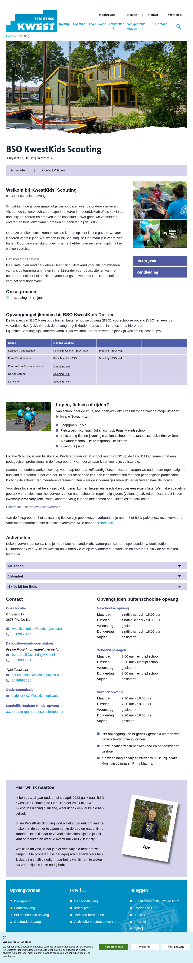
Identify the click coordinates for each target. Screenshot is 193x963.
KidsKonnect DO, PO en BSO (157, 901)
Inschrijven (107, 14)
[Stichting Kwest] (31, 21)
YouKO (140, 915)
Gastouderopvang (27, 922)
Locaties (79, 24)
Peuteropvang (24, 908)
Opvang (63, 24)
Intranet (140, 922)
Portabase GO (145, 908)
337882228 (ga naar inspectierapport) (34, 712)
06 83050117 (44, 158)
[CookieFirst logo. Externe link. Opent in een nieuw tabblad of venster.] (4, 937)
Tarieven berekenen (89, 915)
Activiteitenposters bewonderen (97, 922)
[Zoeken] (178, 26)
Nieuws (152, 14)
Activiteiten (116, 24)
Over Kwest (97, 24)
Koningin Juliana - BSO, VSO (70, 350)
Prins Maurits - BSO (65, 358)
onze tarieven (103, 523)
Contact (161, 24)
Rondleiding (147, 272)
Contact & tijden (53, 170)
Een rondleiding (86, 901)
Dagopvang (22, 901)
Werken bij (175, 14)
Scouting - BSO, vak (111, 350)
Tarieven (131, 14)
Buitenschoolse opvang (31, 915)
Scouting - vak (61, 366)
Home (10, 36)
